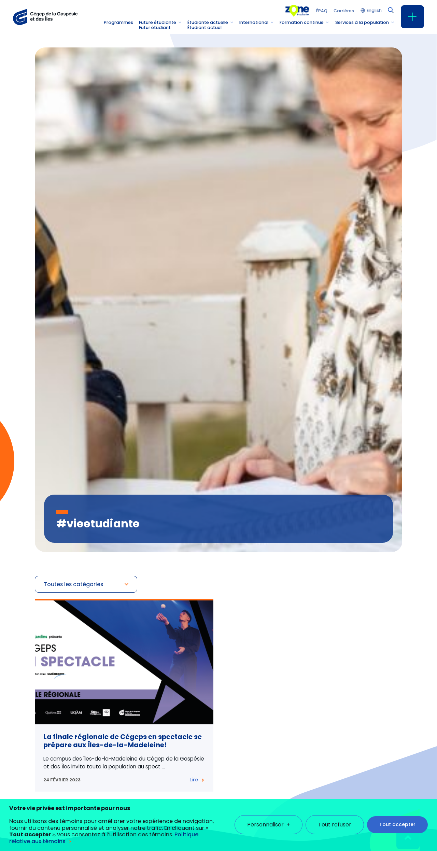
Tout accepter (397, 824)
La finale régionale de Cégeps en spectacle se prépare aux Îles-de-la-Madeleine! (122, 741)
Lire (193, 779)
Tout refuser (334, 825)
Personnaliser (268, 825)
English (374, 10)
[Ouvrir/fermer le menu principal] (412, 16)
